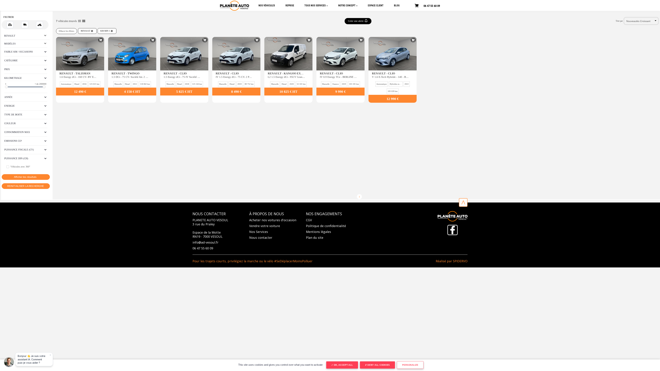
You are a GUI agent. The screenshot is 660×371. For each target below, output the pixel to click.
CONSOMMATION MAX (17, 132)
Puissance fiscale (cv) (19, 149)
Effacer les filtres (66, 31)
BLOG (397, 5)
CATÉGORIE (11, 60)
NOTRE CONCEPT (348, 5)
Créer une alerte (356, 21)
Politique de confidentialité (326, 226)
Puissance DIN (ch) (16, 158)
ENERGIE (9, 106)
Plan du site (314, 237)
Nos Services (258, 232)
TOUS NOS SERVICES (316, 5)
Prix (7, 69)
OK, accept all (343, 365)
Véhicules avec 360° (20, 166)
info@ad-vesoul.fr (205, 242)
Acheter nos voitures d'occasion (272, 220)
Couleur (10, 123)
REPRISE (289, 5)
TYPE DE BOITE (13, 114)
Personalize (410, 365)
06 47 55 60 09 (432, 6)
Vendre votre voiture (264, 226)
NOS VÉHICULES (266, 5)
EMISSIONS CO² (13, 141)
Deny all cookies (378, 365)
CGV (309, 220)
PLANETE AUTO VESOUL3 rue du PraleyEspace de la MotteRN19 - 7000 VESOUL (210, 228)
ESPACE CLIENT (375, 5)
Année (8, 97)
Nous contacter (260, 237)
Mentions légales (318, 232)
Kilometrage (13, 78)
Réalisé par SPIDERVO (452, 261)
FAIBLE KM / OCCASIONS (18, 51)
